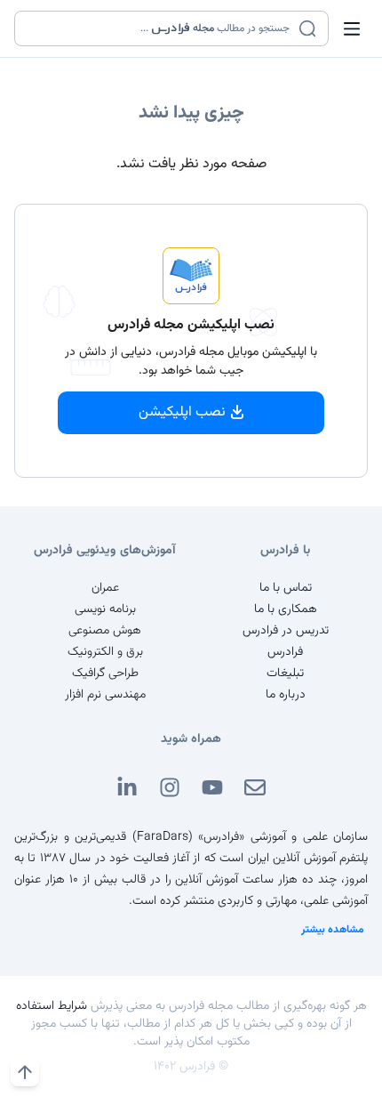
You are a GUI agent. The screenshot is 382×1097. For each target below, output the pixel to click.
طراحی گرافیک (105, 673)
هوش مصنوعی (104, 631)
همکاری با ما (285, 609)
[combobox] (160, 28)
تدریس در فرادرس (286, 631)
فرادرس (285, 652)
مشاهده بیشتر (332, 930)
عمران (105, 588)
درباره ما (286, 695)
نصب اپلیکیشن (182, 412)
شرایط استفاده (51, 1006)
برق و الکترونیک (105, 652)
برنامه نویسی (105, 609)
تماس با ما (285, 588)
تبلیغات (285, 673)
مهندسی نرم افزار (105, 695)
